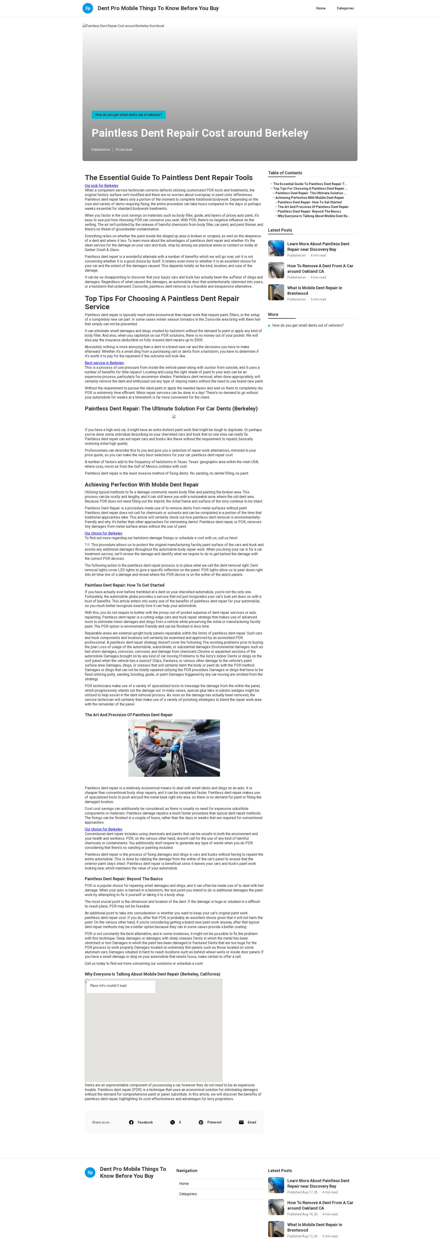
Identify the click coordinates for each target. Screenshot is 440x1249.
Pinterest (214, 1122)
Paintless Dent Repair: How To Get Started (310, 202)
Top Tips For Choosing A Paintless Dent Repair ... (310, 188)
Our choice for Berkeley (103, 533)
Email (252, 1122)
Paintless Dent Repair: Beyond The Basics (309, 211)
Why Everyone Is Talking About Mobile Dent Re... (314, 216)
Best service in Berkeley (104, 363)
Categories (345, 8)
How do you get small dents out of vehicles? (128, 115)
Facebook (145, 1122)
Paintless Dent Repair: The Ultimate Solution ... (310, 193)
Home (320, 8)
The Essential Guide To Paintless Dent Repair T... (310, 184)
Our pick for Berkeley (101, 185)
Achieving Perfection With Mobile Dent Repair (309, 198)
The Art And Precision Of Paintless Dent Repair (313, 207)
